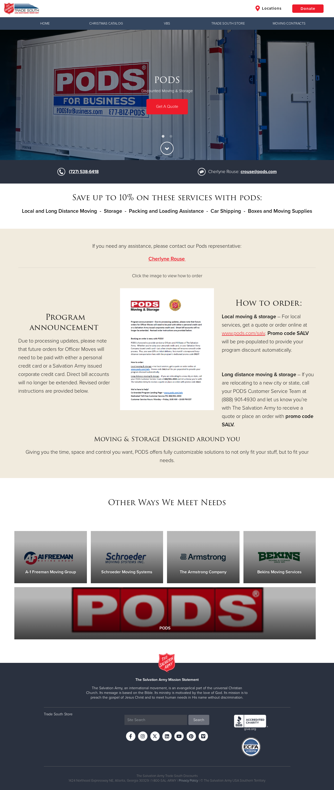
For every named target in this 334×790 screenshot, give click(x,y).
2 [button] (171, 136)
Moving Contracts (289, 23)
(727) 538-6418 (84, 171)
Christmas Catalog (106, 23)
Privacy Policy (188, 781)
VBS (167, 23)
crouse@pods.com (259, 171)
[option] (167, 95)
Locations (271, 8)
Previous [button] (13, 95)
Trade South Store (228, 23)
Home (45, 23)
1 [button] (163, 136)
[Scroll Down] (167, 148)
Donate (308, 8)
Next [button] (320, 95)
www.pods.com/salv (243, 333)
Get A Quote (167, 106)
